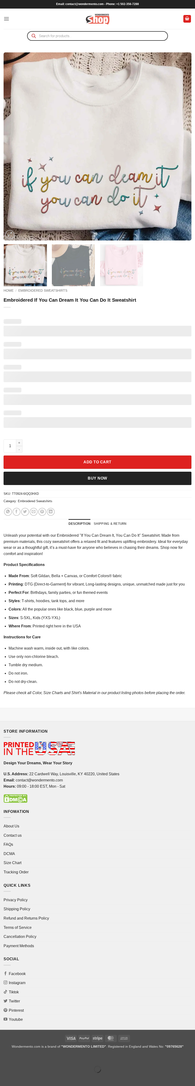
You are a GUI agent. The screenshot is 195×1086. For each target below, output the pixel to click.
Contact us (13, 835)
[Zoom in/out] (4, 1057)
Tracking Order (16, 872)
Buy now (97, 478)
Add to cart (97, 462)
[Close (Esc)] (46, 1057)
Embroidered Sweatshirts (42, 290)
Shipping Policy (17, 909)
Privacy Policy (16, 900)
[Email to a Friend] (34, 512)
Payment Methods (19, 946)
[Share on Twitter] (25, 512)
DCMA (9, 854)
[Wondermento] (97, 18)
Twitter (14, 1001)
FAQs (8, 844)
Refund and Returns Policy (26, 918)
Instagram (17, 983)
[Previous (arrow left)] (4, 1077)
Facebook (17, 974)
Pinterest (16, 1010)
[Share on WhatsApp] (8, 512)
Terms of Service (18, 928)
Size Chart (12, 863)
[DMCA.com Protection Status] (15, 798)
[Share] (32, 1057)
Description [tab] (79, 523)
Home (9, 290)
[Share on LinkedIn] (51, 512)
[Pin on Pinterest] (42, 512)
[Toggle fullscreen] (18, 1057)
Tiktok (14, 992)
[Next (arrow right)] (18, 1077)
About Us (11, 826)
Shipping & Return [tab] (110, 523)
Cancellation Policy (20, 937)
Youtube (16, 1019)
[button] (6, 19)
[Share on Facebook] (16, 512)
